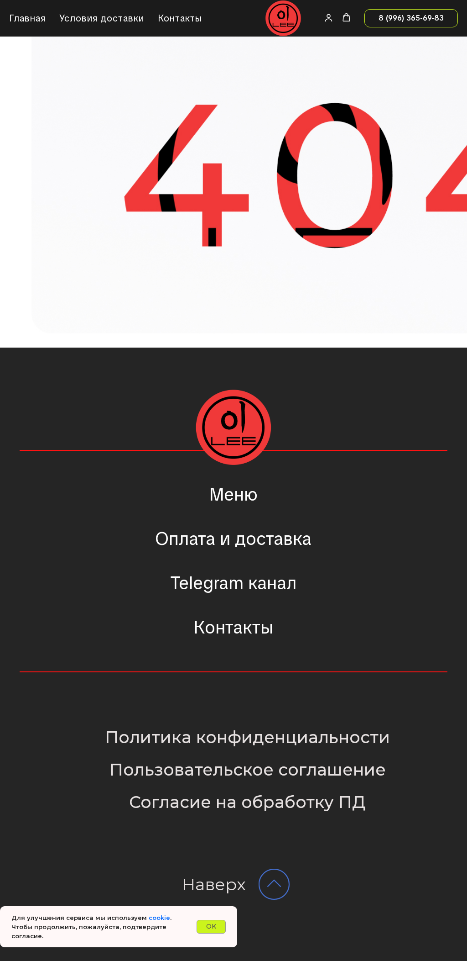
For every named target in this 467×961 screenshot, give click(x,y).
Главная (27, 18)
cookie (159, 917)
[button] (328, 17)
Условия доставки (101, 18)
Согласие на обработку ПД (247, 802)
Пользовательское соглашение (247, 770)
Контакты (180, 18)
